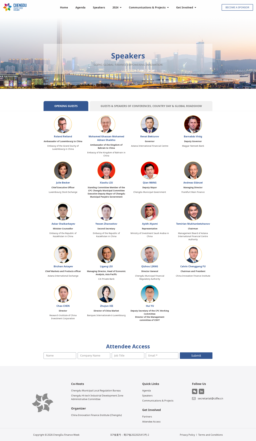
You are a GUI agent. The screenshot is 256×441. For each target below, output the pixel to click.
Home (64, 7)
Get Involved (184, 7)
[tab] (66, 106)
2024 (115, 7)
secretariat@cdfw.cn (210, 398)
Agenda (80, 7)
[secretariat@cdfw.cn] (194, 398)
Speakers (99, 7)
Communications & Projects (147, 7)
